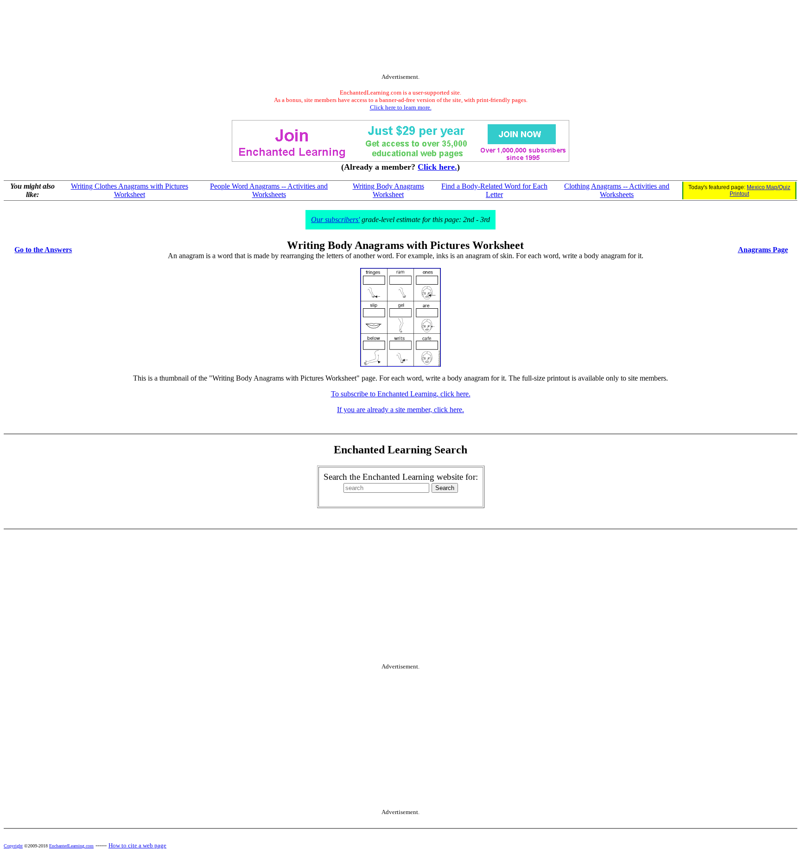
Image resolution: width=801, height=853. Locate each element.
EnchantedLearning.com (71, 845)
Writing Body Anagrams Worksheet (388, 190)
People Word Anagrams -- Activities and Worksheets (269, 190)
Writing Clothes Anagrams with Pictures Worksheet (129, 190)
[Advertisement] (400, 38)
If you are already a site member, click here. (400, 410)
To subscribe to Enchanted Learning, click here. (400, 394)
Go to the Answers (43, 250)
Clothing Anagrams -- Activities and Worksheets (616, 190)
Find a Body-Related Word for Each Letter (494, 190)
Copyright (13, 845)
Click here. (437, 167)
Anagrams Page (763, 250)
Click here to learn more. (401, 107)
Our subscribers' (335, 219)
